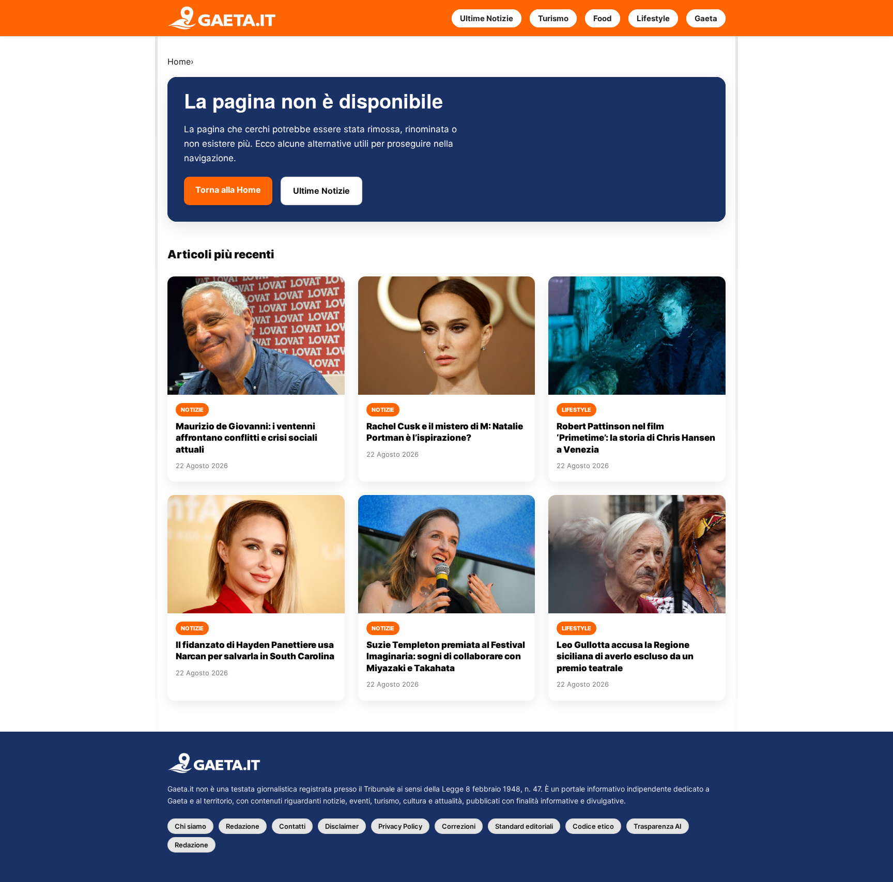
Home (179, 61)
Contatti (292, 826)
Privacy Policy (400, 826)
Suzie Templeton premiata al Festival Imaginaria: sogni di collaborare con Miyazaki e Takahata (445, 656)
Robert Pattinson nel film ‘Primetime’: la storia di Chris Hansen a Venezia (636, 438)
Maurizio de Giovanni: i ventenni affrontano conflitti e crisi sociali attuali (246, 438)
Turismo (553, 18)
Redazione (242, 826)
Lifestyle (653, 18)
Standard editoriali (524, 826)
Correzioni (458, 826)
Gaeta (706, 18)
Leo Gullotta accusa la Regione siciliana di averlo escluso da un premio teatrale (625, 656)
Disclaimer (342, 826)
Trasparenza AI (658, 826)
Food (602, 18)
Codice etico (593, 826)
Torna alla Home (228, 189)
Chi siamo (190, 826)
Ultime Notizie (486, 18)
